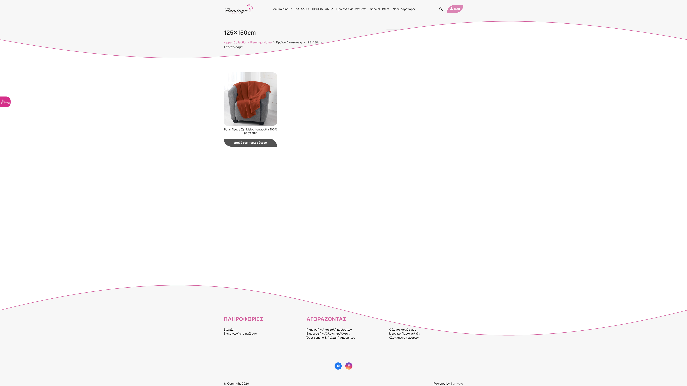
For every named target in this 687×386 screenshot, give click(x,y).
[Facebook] (338, 366)
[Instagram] (348, 366)
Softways (457, 383)
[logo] (239, 9)
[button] (290, 8)
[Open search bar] (441, 9)
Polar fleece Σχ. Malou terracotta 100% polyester (250, 131)
